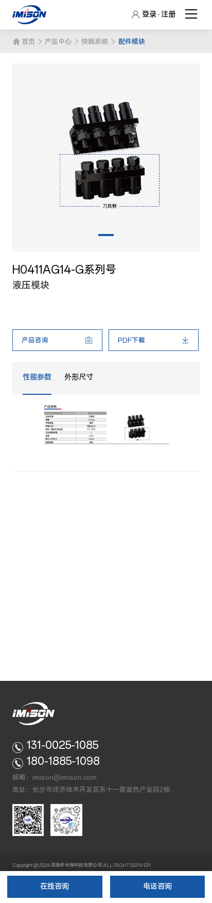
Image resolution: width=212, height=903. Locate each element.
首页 (28, 42)
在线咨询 (54, 886)
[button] (106, 235)
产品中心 (58, 42)
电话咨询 (157, 886)
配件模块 (131, 42)
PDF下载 (131, 340)
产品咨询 (35, 340)
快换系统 (94, 42)
